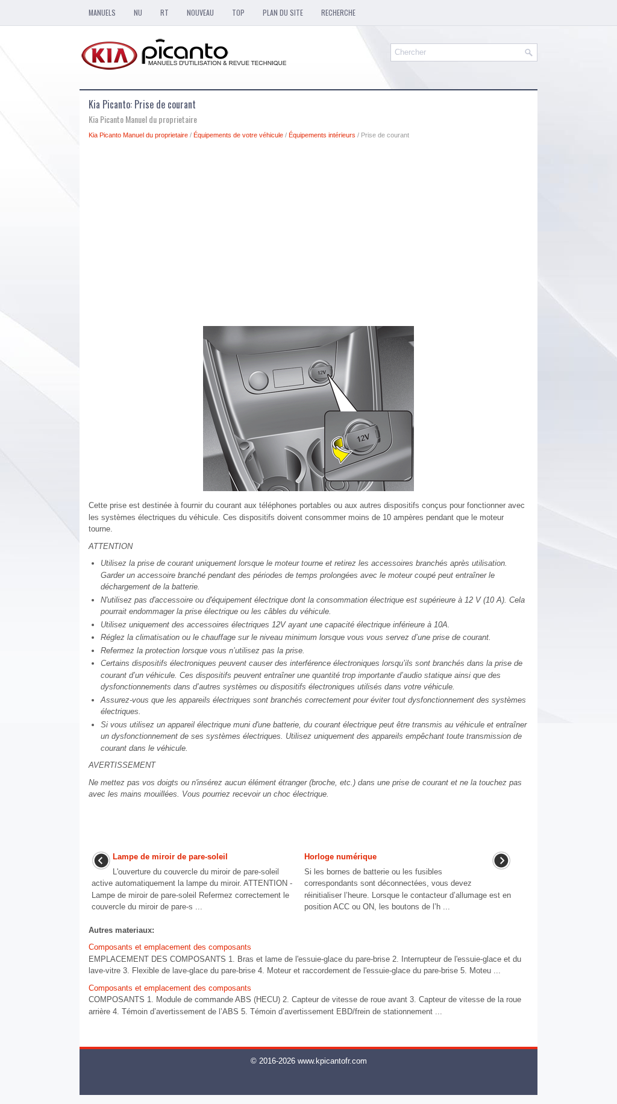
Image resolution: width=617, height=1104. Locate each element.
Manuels (102, 12)
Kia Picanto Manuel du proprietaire (138, 135)
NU (138, 12)
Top (238, 12)
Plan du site (283, 12)
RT (164, 12)
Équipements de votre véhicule (238, 135)
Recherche (338, 12)
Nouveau (200, 12)
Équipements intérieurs (322, 135)
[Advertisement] (308, 236)
